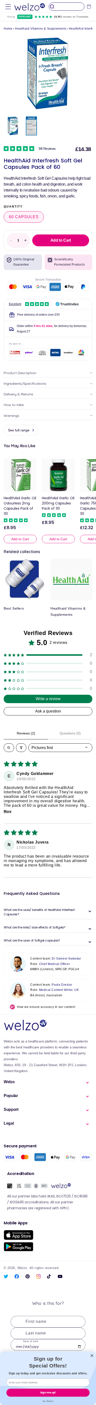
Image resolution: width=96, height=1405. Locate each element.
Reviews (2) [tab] (26, 733)
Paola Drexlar (62, 984)
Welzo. (22, 1268)
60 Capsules (24, 217)
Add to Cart (20, 539)
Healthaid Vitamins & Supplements (40, 28)
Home (8, 28)
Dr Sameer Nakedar (66, 958)
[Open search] (9, 747)
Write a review (48, 699)
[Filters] (21, 747)
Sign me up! (48, 1392)
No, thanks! (48, 1401)
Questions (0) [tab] (70, 733)
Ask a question (48, 711)
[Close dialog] (92, 1355)
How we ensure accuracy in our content (46, 1007)
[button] (8, 6)
